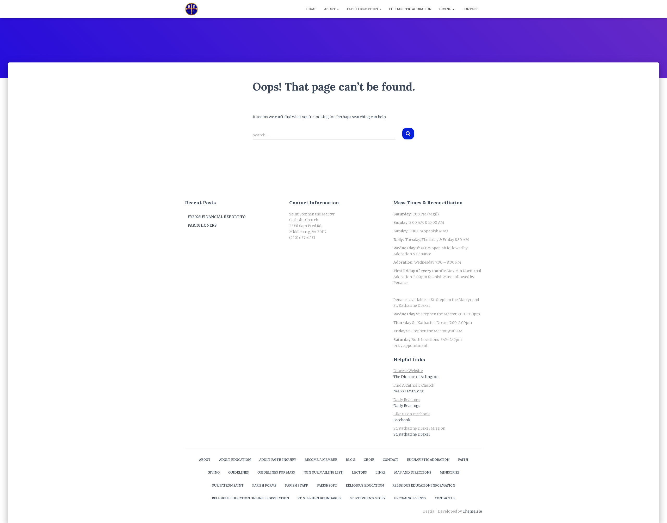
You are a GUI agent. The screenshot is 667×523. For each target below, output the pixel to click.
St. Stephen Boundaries (319, 498)
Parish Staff (296, 485)
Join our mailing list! (323, 472)
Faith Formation (363, 9)
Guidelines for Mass (276, 472)
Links (380, 472)
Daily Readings (406, 405)
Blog (350, 460)
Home (311, 9)
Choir (369, 460)
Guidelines (238, 472)
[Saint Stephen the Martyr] (191, 9)
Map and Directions (412, 472)
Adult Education (235, 460)
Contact (470, 9)
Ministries (450, 472)
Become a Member (321, 460)
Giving (445, 9)
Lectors (359, 472)
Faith (463, 460)
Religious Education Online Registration (250, 498)
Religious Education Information (423, 485)
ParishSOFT (327, 485)
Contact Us (445, 498)
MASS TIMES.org (408, 391)
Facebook (401, 420)
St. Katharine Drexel (411, 434)
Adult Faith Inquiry (277, 460)
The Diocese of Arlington (416, 376)
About (330, 9)
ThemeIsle (472, 511)
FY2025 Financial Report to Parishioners (217, 221)
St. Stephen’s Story (367, 498)
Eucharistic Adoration (410, 9)
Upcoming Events (410, 498)
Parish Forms (264, 485)
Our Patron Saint (228, 485)
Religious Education (365, 485)
